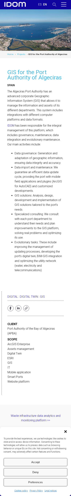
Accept (35, 462)
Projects (21, 54)
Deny (35, 472)
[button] (65, 431)
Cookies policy (21, 490)
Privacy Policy (36, 490)
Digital (12, 296)
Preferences (35, 482)
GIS (42, 296)
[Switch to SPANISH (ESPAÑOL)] (40, 4)
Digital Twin (29, 296)
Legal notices (51, 490)
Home (10, 54)
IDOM (10, 125)
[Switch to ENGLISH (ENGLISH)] (45, 4)
